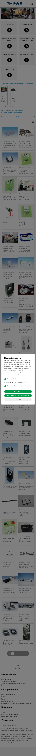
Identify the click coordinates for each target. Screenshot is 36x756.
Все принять (18, 391)
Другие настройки (19, 386)
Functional (10, 386)
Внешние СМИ (22, 382)
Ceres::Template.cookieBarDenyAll (18, 395)
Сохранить (18, 399)
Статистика (18, 379)
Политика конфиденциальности (18, 374)
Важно (9, 379)
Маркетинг (10, 382)
